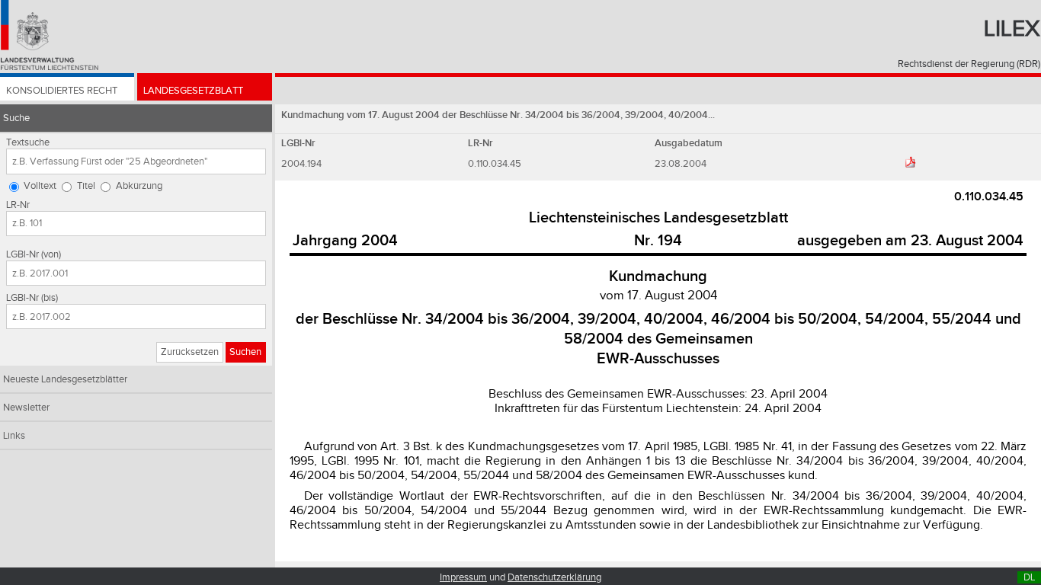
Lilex (1012, 29)
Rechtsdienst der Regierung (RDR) (969, 64)
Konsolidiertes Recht (61, 91)
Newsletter (26, 407)
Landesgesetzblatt (193, 91)
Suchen (245, 352)
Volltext (40, 186)
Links (14, 436)
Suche (16, 118)
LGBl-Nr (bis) (32, 298)
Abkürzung (139, 186)
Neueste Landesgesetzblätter (65, 379)
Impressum (463, 577)
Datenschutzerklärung (554, 577)
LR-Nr (18, 205)
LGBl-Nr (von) (33, 254)
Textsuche (28, 142)
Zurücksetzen (190, 352)
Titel (86, 186)
